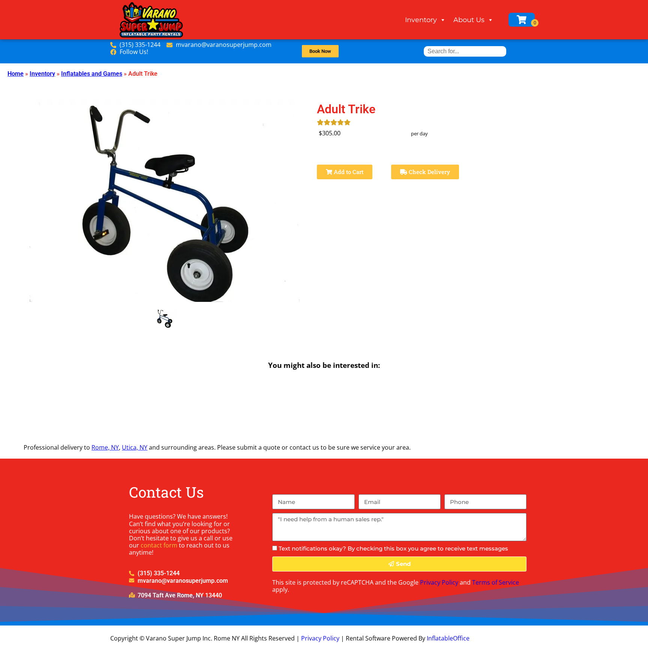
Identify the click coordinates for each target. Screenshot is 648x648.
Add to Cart (347, 172)
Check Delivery (428, 172)
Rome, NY (105, 447)
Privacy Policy (439, 582)
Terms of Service (495, 582)
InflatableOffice (448, 638)
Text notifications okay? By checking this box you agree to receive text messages (393, 548)
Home (16, 73)
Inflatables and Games (91, 73)
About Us (468, 20)
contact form (159, 545)
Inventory (421, 20)
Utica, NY (134, 447)
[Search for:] (465, 51)
